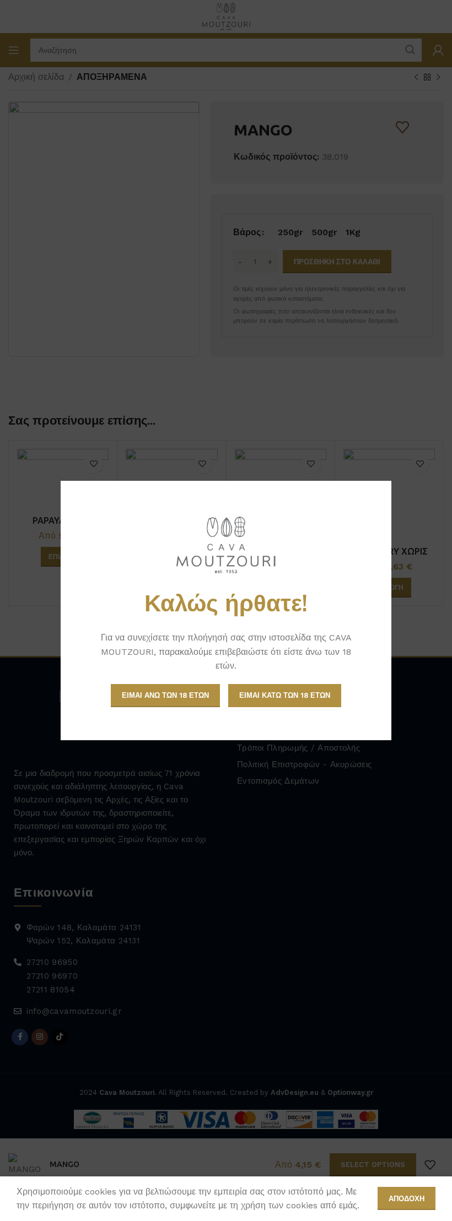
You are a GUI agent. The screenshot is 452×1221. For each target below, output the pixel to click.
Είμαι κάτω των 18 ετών (284, 695)
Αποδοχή (406, 1199)
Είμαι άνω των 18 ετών (165, 695)
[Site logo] (226, 545)
